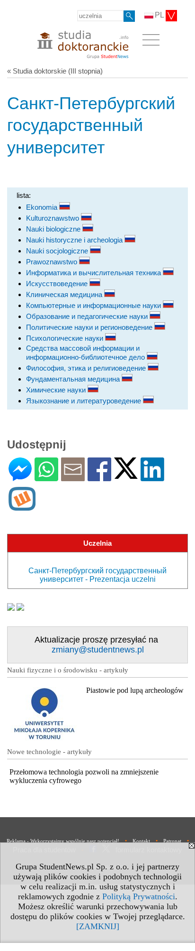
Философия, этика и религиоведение (87, 368)
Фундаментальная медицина (74, 379)
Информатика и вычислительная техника (94, 273)
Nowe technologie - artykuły (49, 751)
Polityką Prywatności (138, 896)
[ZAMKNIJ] (97, 926)
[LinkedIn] (152, 477)
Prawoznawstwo (52, 262)
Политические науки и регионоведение (90, 327)
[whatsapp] (46, 477)
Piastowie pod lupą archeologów (135, 690)
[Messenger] (20, 477)
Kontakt (141, 841)
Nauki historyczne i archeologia (75, 240)
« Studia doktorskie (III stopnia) (55, 71)
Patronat (172, 841)
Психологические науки (65, 338)
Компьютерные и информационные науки (94, 305)
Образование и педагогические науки (88, 316)
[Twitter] (126, 474)
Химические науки (57, 390)
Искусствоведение (57, 284)
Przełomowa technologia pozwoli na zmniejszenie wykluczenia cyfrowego (84, 776)
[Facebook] (99, 477)
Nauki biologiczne (54, 229)
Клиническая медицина (65, 294)
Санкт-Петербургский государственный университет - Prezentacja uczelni (97, 575)
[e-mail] (73, 477)
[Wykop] (22, 506)
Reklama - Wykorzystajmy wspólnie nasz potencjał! (63, 841)
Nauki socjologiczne (58, 251)
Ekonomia (42, 207)
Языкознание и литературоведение (84, 401)
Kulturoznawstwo (53, 218)
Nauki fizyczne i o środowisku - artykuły (67, 670)
